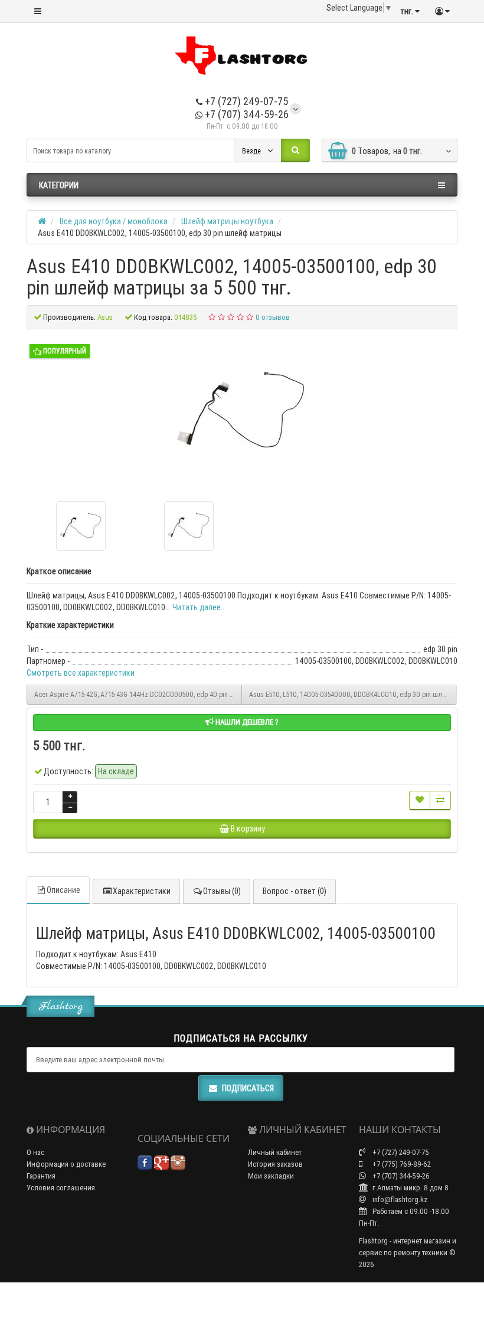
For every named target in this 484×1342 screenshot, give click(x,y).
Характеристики (142, 891)
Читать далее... (199, 607)
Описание (63, 890)
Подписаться (248, 1088)
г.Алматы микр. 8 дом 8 (410, 1188)
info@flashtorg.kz (399, 1199)
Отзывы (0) (222, 891)
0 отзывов (273, 317)
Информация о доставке (66, 1164)
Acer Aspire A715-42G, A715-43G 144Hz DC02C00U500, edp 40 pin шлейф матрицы (138, 694)
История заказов (275, 1164)
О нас (35, 1152)
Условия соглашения (61, 1188)
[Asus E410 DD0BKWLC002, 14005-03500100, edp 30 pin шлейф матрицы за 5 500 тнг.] (242, 410)
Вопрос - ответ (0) (294, 891)
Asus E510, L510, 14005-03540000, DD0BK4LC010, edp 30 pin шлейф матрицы (353, 694)
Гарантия (41, 1176)
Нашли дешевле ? (246, 722)
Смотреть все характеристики (81, 672)
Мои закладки (271, 1176)
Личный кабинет (275, 1152)
